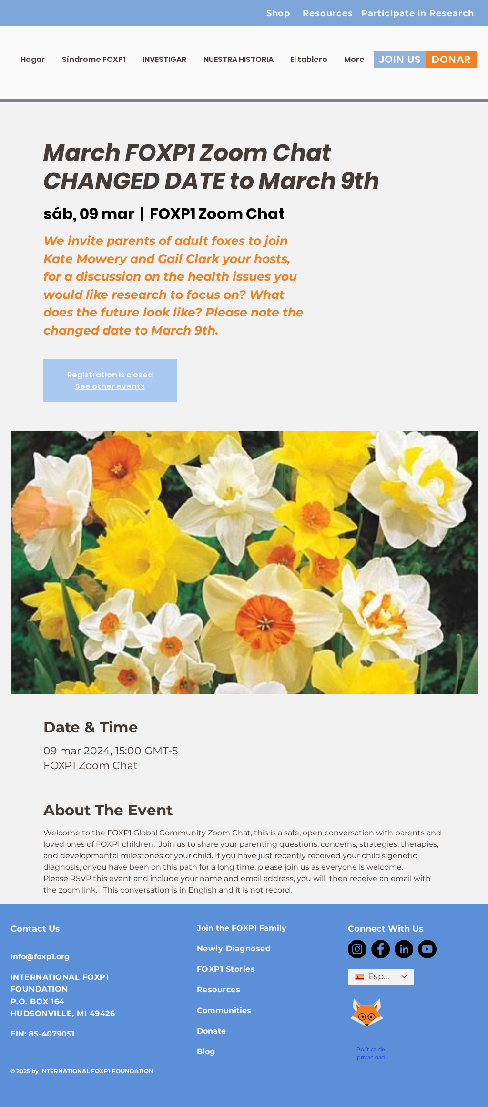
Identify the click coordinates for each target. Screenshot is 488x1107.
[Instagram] (357, 949)
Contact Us (35, 929)
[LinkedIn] (404, 949)
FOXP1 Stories (226, 969)
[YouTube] (427, 949)
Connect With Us (386, 929)
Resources (218, 989)
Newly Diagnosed (234, 948)
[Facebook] (380, 949)
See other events (110, 386)
